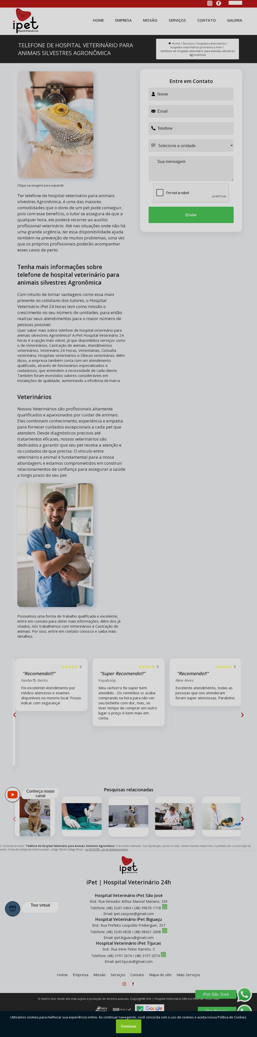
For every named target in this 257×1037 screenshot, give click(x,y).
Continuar (128, 1026)
